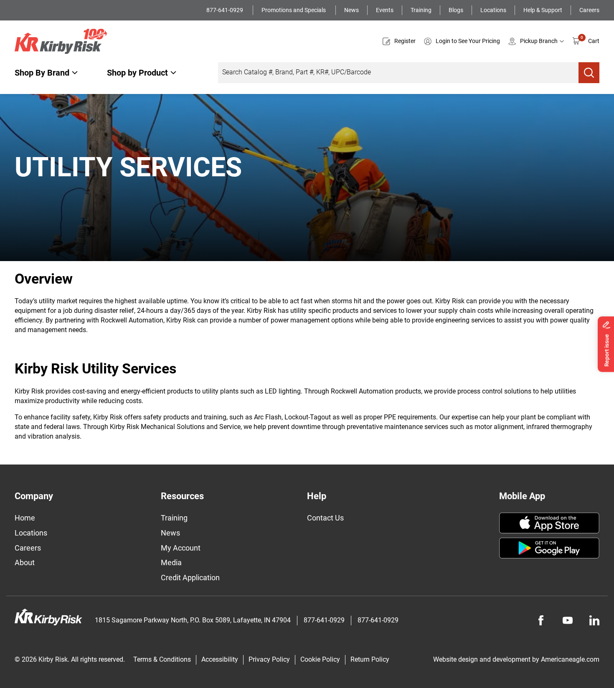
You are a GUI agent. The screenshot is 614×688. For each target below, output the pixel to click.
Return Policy (369, 659)
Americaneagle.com (570, 659)
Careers (589, 10)
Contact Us (325, 517)
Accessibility (219, 659)
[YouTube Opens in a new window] (568, 620)
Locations (493, 10)
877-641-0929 (225, 10)
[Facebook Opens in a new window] (541, 620)
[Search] (588, 72)
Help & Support (542, 10)
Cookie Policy (320, 659)
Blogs (456, 10)
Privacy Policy (269, 659)
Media (171, 562)
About (25, 562)
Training (421, 10)
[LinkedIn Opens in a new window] (594, 620)
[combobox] (398, 72)
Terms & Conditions (162, 659)
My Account (180, 547)
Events (384, 10)
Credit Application (190, 577)
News (351, 10)
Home (25, 517)
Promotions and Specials (294, 10)
